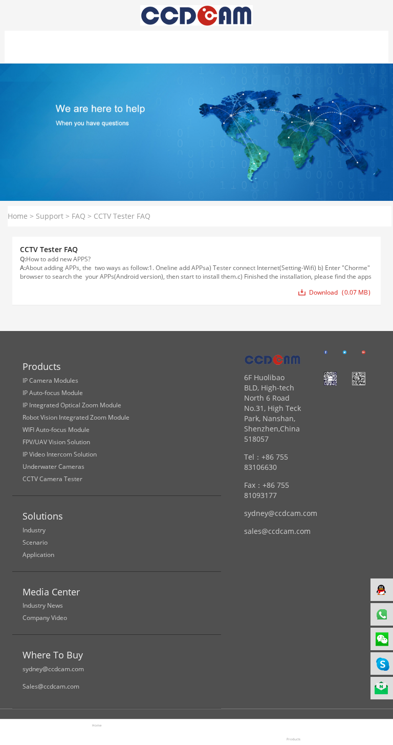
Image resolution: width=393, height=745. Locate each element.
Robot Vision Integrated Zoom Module (76, 417)
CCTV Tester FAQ (122, 216)
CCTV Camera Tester (52, 478)
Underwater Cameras (53, 466)
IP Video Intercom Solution (60, 454)
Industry (34, 530)
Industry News (43, 605)
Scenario (35, 542)
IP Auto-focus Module (53, 392)
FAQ (78, 216)
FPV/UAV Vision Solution (56, 442)
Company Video (45, 617)
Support (49, 216)
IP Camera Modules (50, 380)
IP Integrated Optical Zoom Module (72, 405)
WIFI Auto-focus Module (56, 429)
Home (18, 216)
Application (38, 554)
